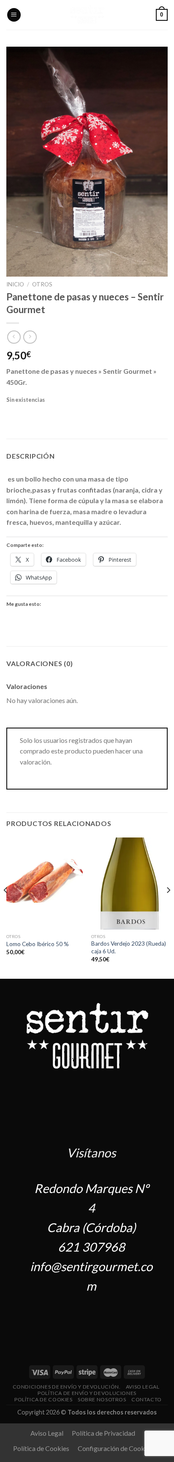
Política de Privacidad (103, 1433)
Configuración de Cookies (115, 1448)
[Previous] (6, 907)
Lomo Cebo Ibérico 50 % (37, 944)
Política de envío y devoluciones (87, 1393)
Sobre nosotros (102, 1399)
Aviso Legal (46, 1433)
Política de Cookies (43, 1399)
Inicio (15, 284)
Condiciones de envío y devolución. (67, 1387)
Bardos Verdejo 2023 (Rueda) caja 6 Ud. (128, 947)
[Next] (168, 907)
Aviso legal (143, 1387)
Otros (42, 284)
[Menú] (14, 15)
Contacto (146, 1399)
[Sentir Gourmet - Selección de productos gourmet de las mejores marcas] (87, 14)
